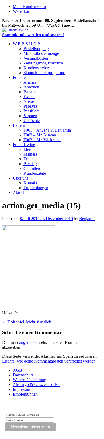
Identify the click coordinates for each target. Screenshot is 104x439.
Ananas (29, 82)
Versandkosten (35, 58)
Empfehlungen (35, 187)
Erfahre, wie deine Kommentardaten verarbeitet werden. (49, 361)
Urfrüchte (31, 120)
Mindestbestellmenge (41, 53)
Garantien (31, 168)
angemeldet (28, 342)
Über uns (20, 178)
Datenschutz (23, 375)
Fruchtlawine (24, 144)
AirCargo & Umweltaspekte (36, 384)
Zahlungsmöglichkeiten (43, 63)
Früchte (19, 77)
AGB (17, 370)
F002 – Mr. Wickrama (42, 139)
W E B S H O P (26, 44)
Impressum (22, 389)
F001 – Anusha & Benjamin (47, 130)
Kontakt (30, 183)
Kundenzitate (34, 173)
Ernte (28, 159)
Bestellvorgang (36, 48)
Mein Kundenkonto (29, 6)
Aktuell (19, 192)
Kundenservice (36, 68)
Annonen (31, 87)
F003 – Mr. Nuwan (39, 135)
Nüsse (28, 101)
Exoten (29, 96)
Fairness (30, 154)
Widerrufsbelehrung (29, 379)
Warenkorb (22, 11)
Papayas (30, 106)
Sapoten (30, 115)
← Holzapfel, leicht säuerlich (26, 322)
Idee (27, 149)
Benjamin (87, 218)
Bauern (19, 125)
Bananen (30, 92)
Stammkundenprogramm (44, 72)
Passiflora (31, 111)
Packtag (30, 163)
